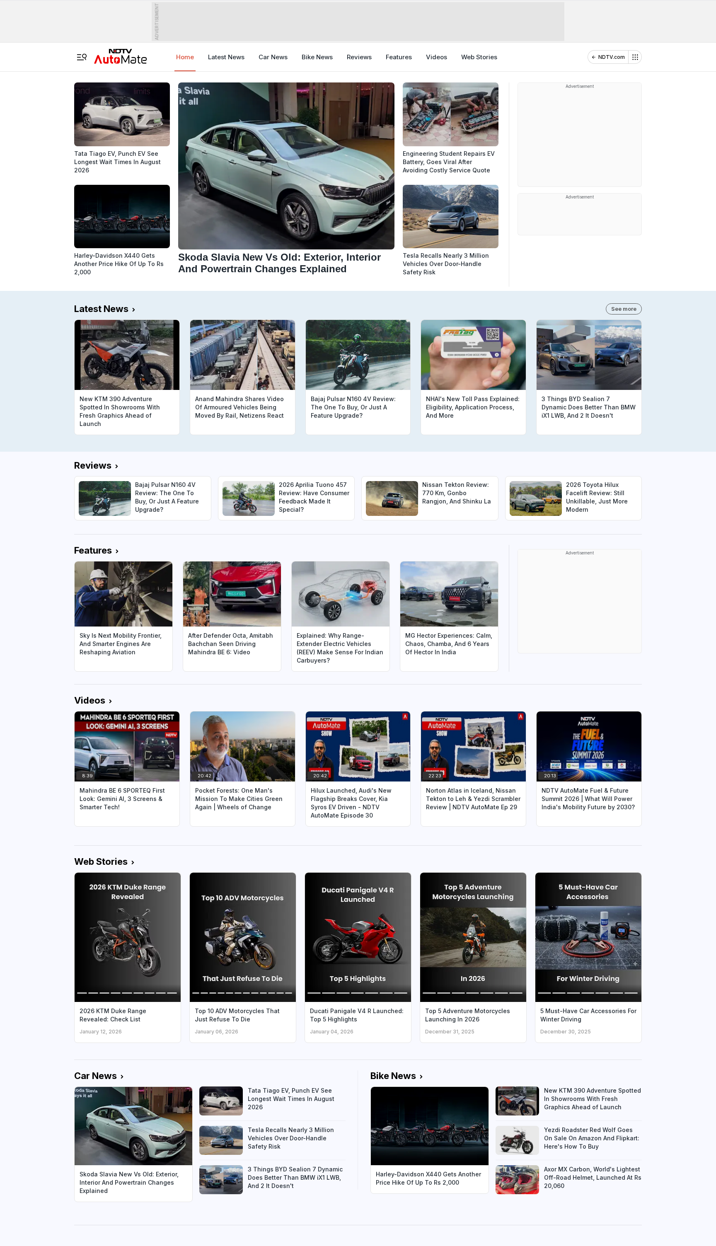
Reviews (359, 57)
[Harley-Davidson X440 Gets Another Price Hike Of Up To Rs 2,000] (122, 217)
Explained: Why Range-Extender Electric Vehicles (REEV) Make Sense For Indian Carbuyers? (340, 648)
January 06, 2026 (216, 1031)
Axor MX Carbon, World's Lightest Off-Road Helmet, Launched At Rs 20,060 (592, 1177)
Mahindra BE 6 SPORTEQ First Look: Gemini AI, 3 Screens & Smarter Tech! (122, 799)
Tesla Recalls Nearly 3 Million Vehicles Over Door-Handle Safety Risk (446, 264)
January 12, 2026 (101, 1031)
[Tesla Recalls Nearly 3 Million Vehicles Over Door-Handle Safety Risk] (450, 217)
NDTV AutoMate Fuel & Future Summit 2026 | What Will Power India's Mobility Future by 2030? (588, 799)
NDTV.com (611, 57)
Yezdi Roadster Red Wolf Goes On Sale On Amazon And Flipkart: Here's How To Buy (591, 1138)
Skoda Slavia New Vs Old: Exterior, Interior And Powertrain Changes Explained (279, 263)
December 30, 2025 (565, 1031)
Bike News (317, 57)
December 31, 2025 (449, 1031)
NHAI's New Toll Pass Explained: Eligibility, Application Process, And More (473, 407)
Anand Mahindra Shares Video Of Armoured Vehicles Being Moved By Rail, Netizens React (239, 407)
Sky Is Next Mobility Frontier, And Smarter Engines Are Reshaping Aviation (121, 644)
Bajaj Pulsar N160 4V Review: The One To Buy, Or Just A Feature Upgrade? (353, 407)
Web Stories (479, 57)
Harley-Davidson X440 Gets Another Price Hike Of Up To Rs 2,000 (119, 264)
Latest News (226, 57)
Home (185, 57)
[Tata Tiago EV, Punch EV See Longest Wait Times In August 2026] (122, 114)
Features (399, 57)
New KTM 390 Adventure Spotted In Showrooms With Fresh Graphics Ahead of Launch (120, 411)
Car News (273, 57)
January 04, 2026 (331, 1031)
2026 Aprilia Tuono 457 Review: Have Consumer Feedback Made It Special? (314, 497)
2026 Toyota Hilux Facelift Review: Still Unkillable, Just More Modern (597, 497)
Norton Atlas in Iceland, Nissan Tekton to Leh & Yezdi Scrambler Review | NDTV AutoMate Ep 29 (473, 799)
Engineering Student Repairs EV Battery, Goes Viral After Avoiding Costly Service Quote (449, 162)
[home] (120, 53)
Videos (436, 57)
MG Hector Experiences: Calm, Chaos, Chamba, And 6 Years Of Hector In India (448, 644)
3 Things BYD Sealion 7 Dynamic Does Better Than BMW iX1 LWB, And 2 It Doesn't (589, 407)
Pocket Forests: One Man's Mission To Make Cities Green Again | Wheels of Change (239, 799)
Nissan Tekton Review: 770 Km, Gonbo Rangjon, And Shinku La (456, 493)
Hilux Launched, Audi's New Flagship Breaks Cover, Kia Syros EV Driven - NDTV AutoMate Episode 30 (351, 803)
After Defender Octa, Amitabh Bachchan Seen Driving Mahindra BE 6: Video (230, 644)
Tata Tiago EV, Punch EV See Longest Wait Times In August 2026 (117, 162)
